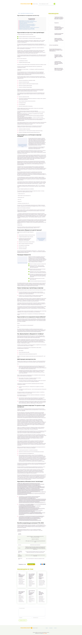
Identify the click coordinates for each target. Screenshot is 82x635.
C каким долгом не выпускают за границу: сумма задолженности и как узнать (58, 63)
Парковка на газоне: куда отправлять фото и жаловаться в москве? (41, 576)
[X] (44, 564)
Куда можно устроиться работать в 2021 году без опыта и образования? (58, 69)
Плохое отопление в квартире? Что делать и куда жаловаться (29, 27)
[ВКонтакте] (40, 564)
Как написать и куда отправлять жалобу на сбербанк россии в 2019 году (58, 56)
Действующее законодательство (24, 26)
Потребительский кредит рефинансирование (58, 34)
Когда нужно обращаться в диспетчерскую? (26, 22)
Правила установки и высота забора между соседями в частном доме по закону (58, 40)
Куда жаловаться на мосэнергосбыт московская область (32, 592)
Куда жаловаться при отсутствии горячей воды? (27, 20)
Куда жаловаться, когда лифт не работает (41, 593)
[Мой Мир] (43, 564)
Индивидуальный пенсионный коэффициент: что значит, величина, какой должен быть (59, 28)
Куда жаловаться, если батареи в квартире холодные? (28, 21)
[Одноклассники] (42, 564)
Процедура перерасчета (23, 23)
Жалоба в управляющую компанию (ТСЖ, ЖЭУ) (26, 29)
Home (19, 13)
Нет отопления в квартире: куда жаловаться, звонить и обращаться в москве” (32, 576)
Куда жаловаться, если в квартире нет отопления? (22, 575)
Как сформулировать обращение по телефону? (27, 25)
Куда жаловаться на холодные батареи (22, 592)
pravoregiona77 (26, 3)
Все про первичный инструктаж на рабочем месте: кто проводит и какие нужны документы (55, 50)
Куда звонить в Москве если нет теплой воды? (26, 28)
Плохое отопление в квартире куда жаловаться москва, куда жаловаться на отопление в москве (22, 145)
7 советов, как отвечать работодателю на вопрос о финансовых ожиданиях (59, 18)
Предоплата (56, 22)
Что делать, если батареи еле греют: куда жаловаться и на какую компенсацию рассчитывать (41, 239)
